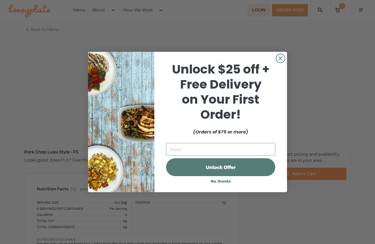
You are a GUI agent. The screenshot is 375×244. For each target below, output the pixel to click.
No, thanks (221, 181)
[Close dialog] (280, 58)
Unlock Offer (221, 167)
